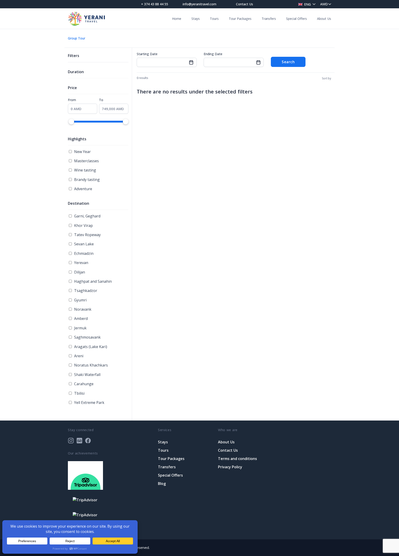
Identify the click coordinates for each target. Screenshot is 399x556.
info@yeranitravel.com (199, 4)
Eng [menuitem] (307, 4)
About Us (324, 18)
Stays (195, 18)
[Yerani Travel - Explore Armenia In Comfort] (86, 18)
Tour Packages (240, 18)
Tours (214, 18)
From (72, 100)
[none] (305, 4)
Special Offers (296, 18)
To (101, 100)
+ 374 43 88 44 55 (154, 4)
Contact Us (244, 4)
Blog (162, 483)
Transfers (269, 18)
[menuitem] (305, 4)
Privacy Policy (230, 466)
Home (176, 18)
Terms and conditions (237, 458)
